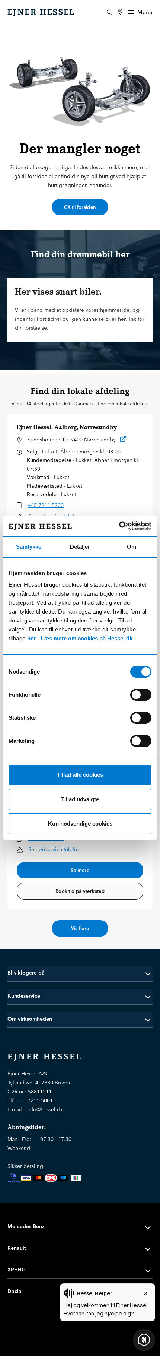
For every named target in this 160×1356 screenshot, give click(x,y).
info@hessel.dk (45, 1109)
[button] (80, 973)
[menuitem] (120, 12)
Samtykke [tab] (28, 547)
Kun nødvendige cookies (80, 823)
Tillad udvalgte (80, 799)
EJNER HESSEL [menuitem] (41, 12)
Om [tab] (131, 547)
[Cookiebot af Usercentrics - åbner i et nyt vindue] (118, 526)
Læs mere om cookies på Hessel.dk (86, 638)
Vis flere (80, 928)
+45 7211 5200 (46, 505)
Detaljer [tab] (80, 547)
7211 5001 (40, 1100)
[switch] (140, 695)
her (31, 638)
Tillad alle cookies (80, 775)
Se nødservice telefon (54, 849)
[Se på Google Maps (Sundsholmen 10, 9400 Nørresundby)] (123, 440)
